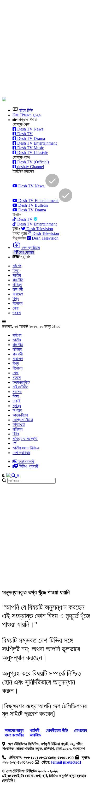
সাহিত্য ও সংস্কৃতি (25, 438)
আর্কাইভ (35, 735)
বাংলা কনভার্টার (14, 735)
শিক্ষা (16, 396)
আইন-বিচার (20, 415)
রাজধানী (18, 289)
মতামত (17, 391)
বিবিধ (16, 434)
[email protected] (66, 762)
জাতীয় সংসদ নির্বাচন (26, 448)
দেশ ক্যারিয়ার (21, 452)
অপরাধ (17, 410)
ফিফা (16, 270)
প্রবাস (17, 313)
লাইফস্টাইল (20, 387)
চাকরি (16, 401)
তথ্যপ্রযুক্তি (21, 382)
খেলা (16, 308)
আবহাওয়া (19, 424)
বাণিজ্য (17, 284)
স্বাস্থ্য (17, 405)
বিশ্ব (16, 298)
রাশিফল (17, 429)
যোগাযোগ (80, 730)
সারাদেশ (18, 294)
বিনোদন (17, 303)
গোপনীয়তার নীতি (57, 730)
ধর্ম (14, 443)
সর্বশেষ (17, 266)
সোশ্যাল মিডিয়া (23, 420)
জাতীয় (17, 275)
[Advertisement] (47, 49)
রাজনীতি (18, 280)
